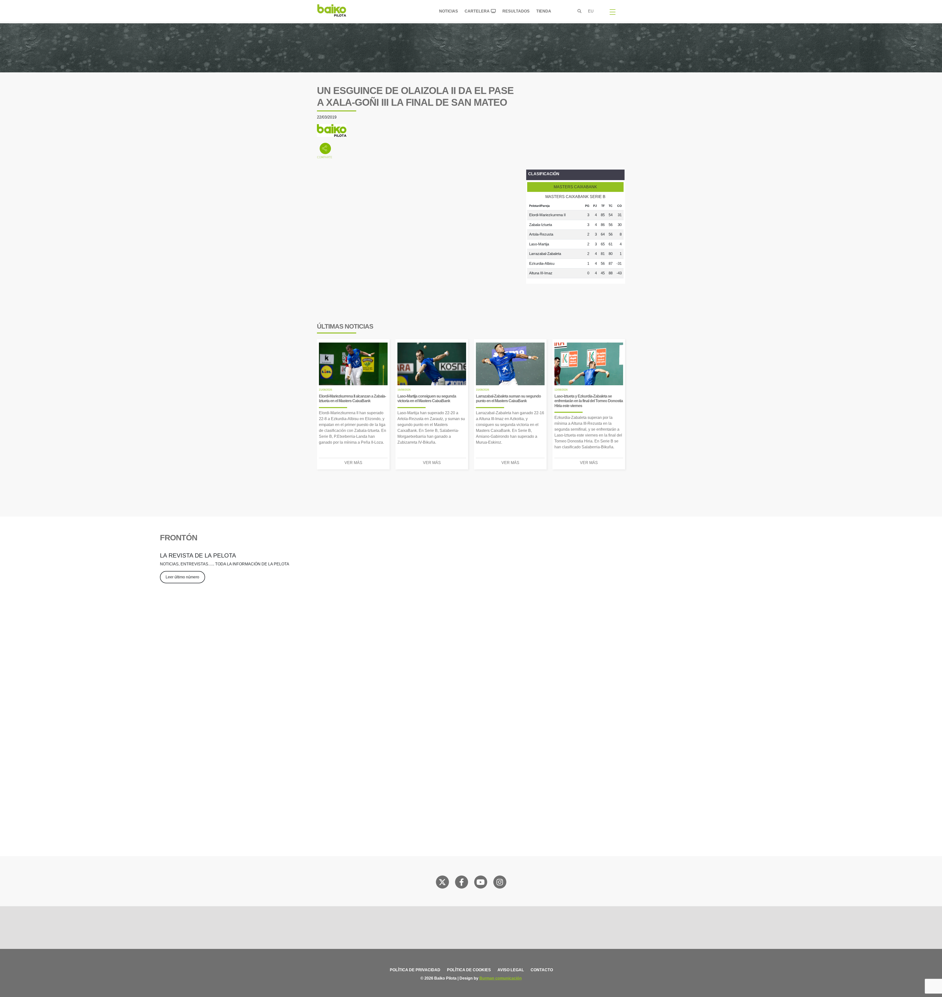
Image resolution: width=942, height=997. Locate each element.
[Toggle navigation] (612, 11)
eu (591, 11)
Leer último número (182, 577)
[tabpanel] (575, 240)
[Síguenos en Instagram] (500, 883)
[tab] (575, 187)
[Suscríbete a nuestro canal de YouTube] (480, 883)
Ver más (353, 463)
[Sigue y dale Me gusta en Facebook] (461, 883)
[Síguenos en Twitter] (442, 883)
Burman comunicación (500, 978)
